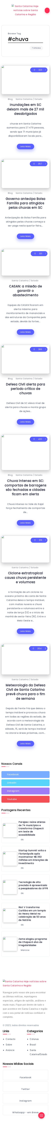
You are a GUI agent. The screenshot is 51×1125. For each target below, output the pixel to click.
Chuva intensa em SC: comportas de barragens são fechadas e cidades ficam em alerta (25, 487)
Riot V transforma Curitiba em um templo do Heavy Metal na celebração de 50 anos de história (32, 914)
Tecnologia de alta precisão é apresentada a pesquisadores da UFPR (33, 885)
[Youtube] (25, 799)
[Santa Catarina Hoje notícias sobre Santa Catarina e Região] (25, 10)
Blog (10, 99)
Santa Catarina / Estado (29, 99)
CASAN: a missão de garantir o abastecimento (25, 290)
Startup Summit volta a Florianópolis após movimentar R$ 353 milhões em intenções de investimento (33, 857)
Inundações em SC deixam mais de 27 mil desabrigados (25, 109)
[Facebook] (25, 774)
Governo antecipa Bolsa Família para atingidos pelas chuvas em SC (25, 203)
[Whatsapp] (25, 1110)
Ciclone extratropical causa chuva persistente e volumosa (25, 577)
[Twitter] (25, 782)
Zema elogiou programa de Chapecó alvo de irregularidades (33, 942)
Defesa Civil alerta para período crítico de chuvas (25, 389)
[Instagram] (25, 791)
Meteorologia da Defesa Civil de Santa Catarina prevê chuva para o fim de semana (25, 692)
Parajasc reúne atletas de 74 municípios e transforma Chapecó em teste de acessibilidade (32, 828)
